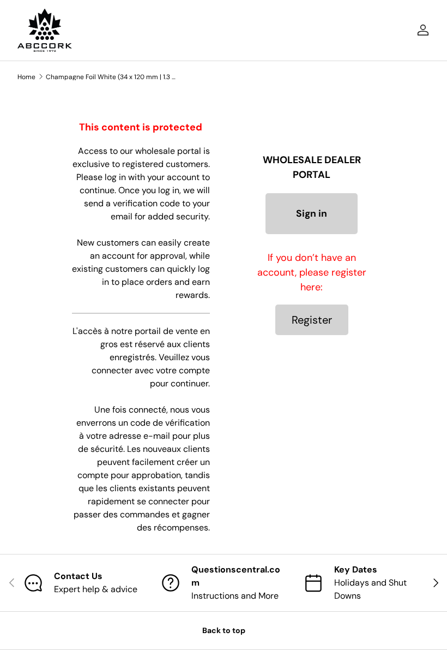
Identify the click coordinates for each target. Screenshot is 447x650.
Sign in (311, 213)
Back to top (223, 630)
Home (26, 77)
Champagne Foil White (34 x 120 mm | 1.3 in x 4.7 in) (111, 77)
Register (312, 320)
